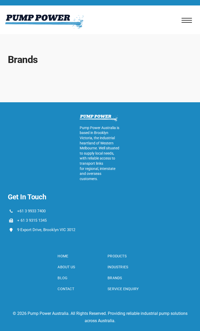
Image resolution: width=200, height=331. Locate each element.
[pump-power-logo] (44, 16)
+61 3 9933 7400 (31, 211)
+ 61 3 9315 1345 (32, 220)
